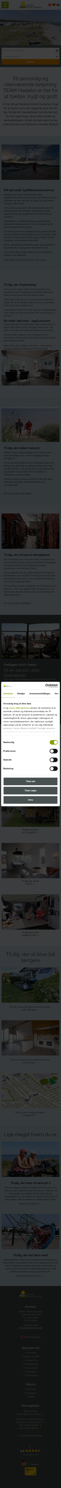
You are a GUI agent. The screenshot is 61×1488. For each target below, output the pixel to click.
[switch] (54, 751)
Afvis (30, 800)
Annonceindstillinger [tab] (39, 693)
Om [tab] (56, 693)
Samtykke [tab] (8, 693)
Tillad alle (30, 781)
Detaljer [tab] (21, 693)
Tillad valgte (30, 790)
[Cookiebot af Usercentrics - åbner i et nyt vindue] (45, 686)
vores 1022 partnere (19, 708)
